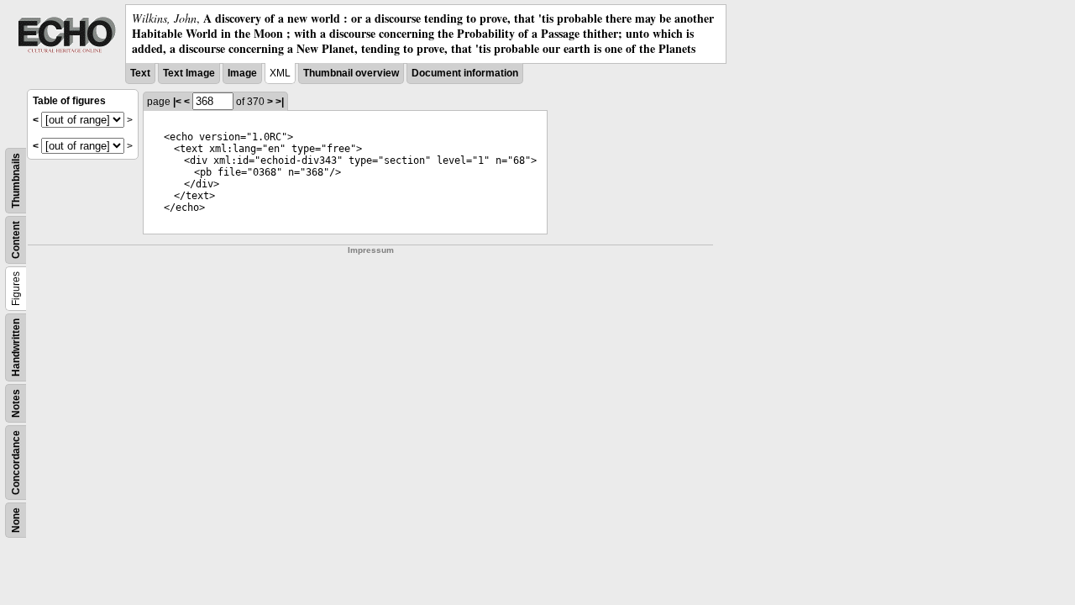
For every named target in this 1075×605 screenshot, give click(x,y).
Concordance (16, 462)
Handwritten (16, 347)
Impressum (371, 250)
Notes (16, 403)
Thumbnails (16, 180)
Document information (465, 73)
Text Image (189, 73)
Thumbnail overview (351, 73)
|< (177, 102)
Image (242, 73)
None (16, 520)
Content (16, 240)
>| (279, 102)
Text (140, 73)
